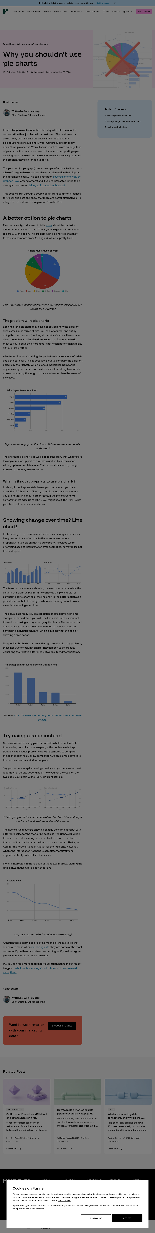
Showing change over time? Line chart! (123, 121)
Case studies (60, 11)
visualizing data (40, 947)
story (49, 225)
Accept (127, 1218)
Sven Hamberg (31, 111)
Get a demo (144, 11)
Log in (129, 11)
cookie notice (64, 1200)
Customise (95, 1218)
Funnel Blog (9, 44)
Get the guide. (103, 3)
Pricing (47, 11)
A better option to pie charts (118, 115)
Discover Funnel (62, 1025)
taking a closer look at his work (47, 185)
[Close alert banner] (115, 3)
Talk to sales (113, 11)
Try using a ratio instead (116, 127)
